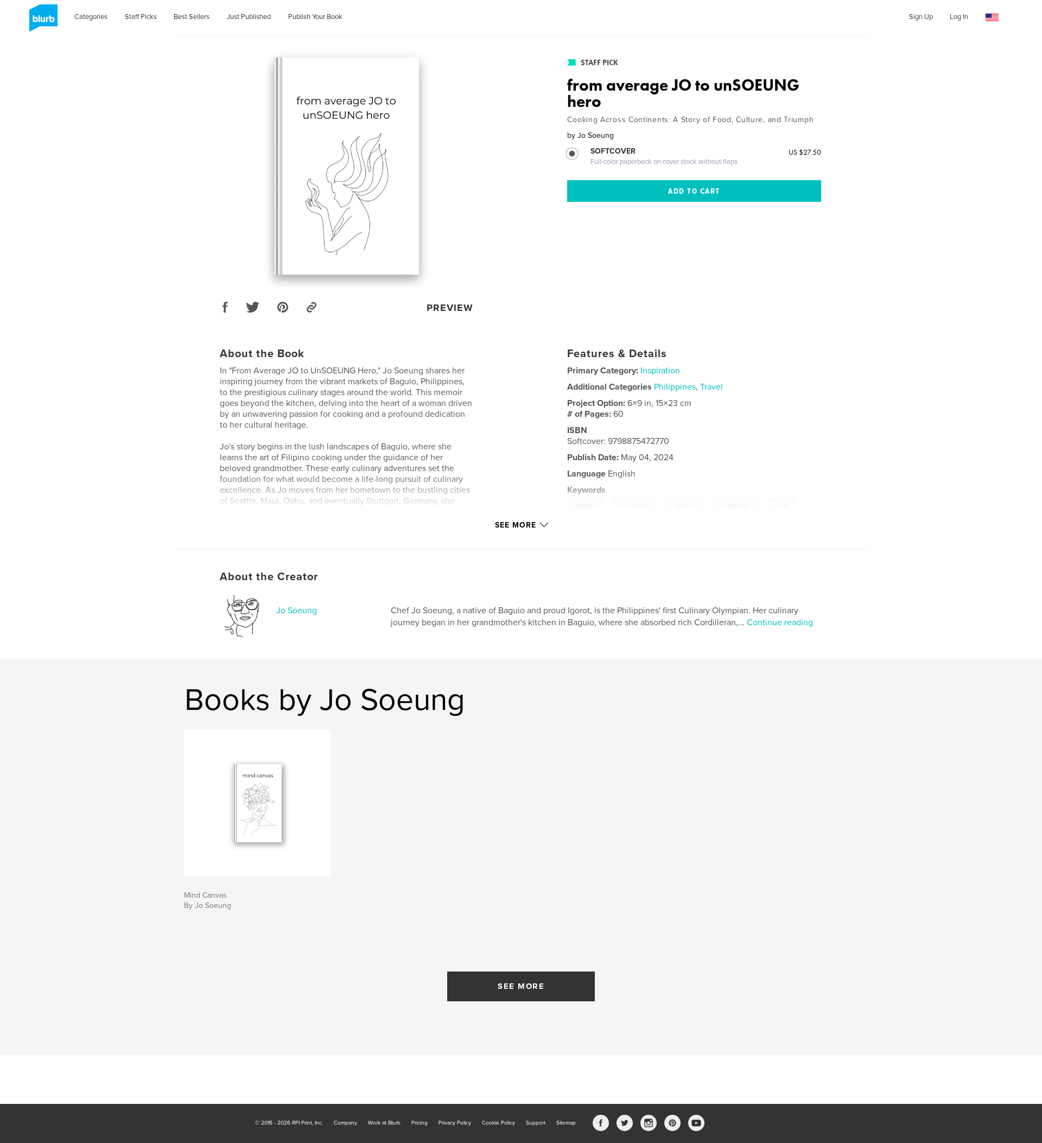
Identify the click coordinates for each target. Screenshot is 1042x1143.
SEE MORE (521, 986)
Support (535, 1123)
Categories (90, 16)
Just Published (249, 16)
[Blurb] (41, 22)
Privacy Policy (455, 1123)
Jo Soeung (296, 610)
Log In (959, 16)
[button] (992, 17)
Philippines (675, 387)
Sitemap (566, 1123)
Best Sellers (191, 16)
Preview (450, 308)
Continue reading (780, 622)
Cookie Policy (498, 1123)
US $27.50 (805, 152)
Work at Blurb (384, 1123)
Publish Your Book (315, 16)
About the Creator (269, 576)
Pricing (419, 1123)
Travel (711, 387)
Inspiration (660, 370)
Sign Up (921, 16)
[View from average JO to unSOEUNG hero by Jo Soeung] (346, 166)
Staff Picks (141, 16)
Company (345, 1123)
